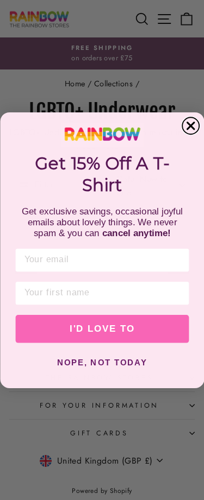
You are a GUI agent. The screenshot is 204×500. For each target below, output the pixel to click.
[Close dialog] (190, 125)
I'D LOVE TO (102, 329)
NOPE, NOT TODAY (102, 362)
